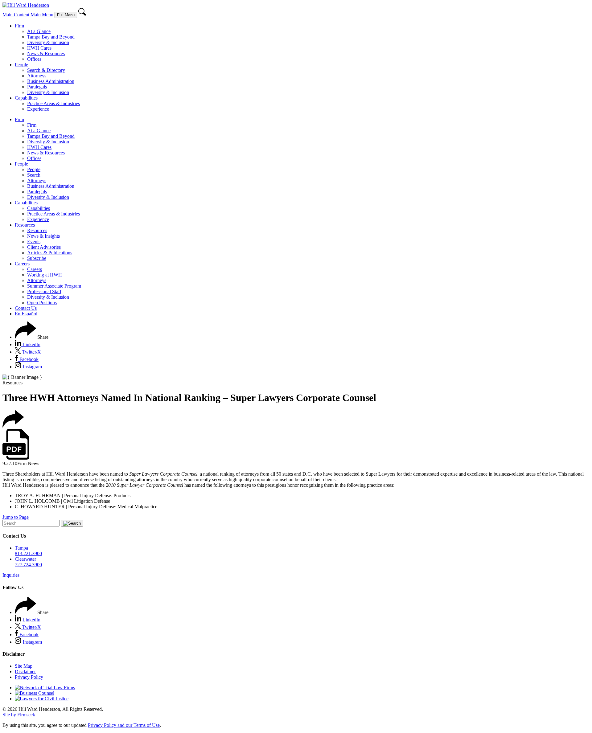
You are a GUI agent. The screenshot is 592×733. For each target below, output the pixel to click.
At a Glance (39, 31)
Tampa (21, 548)
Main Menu (42, 14)
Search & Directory (46, 70)
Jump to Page (15, 517)
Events (33, 241)
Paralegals (37, 86)
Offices (34, 59)
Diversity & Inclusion (48, 42)
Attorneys (36, 75)
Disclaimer (25, 671)
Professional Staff (44, 291)
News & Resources (46, 53)
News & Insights (43, 236)
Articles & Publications (49, 252)
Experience (38, 109)
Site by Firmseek (18, 714)
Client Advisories (44, 247)
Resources (25, 224)
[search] (82, 14)
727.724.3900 (28, 564)
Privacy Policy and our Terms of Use (124, 725)
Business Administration (50, 81)
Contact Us (26, 308)
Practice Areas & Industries (53, 103)
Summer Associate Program (54, 286)
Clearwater (25, 559)
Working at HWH (44, 274)
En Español (26, 313)
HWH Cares (39, 48)
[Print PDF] (15, 458)
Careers (22, 263)
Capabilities (26, 97)
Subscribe (36, 258)
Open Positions (42, 302)
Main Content (15, 14)
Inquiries (10, 575)
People (21, 64)
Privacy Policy (29, 677)
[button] (31, 337)
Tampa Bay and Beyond (51, 36)
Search (33, 175)
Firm (19, 25)
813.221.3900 (28, 553)
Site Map (23, 666)
